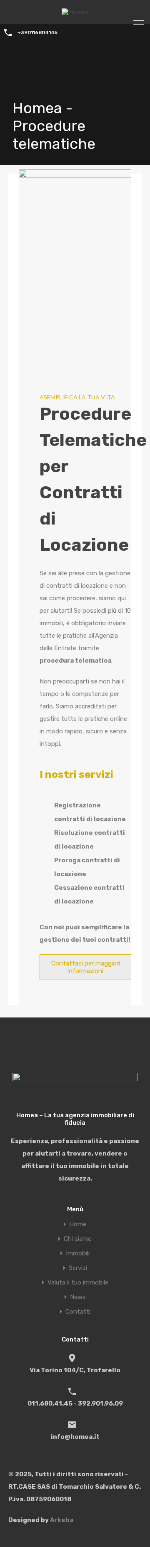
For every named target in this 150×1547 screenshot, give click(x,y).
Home (77, 1224)
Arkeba (61, 1520)
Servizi (78, 1268)
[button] (85, 967)
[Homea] (75, 12)
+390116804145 (38, 32)
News (78, 1297)
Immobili (78, 1253)
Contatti (77, 1312)
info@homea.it (75, 1437)
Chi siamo (78, 1239)
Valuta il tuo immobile (78, 1283)
